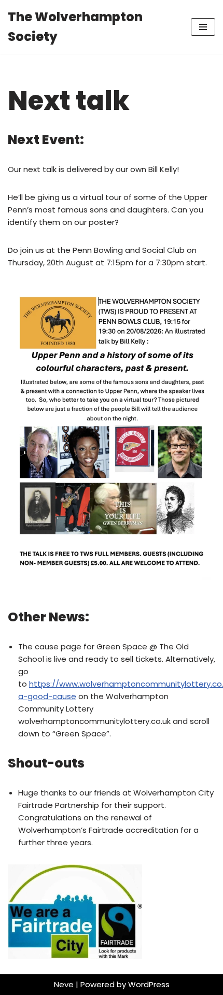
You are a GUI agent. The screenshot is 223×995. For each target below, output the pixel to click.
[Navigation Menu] (203, 27)
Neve (64, 984)
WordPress (149, 984)
